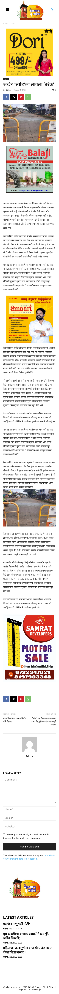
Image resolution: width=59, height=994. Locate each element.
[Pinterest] (21, 97)
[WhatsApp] (28, 97)
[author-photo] (29, 752)
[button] (52, 10)
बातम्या (13, 23)
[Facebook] (6, 97)
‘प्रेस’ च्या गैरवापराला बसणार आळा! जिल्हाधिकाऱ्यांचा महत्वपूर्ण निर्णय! (43, 721)
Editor (8, 90)
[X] (13, 97)
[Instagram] (15, 905)
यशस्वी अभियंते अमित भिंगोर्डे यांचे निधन (14, 720)
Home (5, 23)
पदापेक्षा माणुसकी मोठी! (16, 924)
